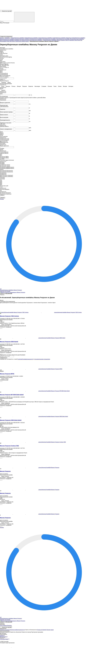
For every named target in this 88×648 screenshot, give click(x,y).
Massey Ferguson (5, 471)
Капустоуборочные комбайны (7, 40)
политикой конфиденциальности (25, 359)
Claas (75, 40)
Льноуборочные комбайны (35, 40)
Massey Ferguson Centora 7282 (9, 445)
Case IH (67, 40)
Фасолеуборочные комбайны (77, 39)
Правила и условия (4, 629)
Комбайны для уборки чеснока (21, 40)
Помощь (5, 625)
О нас (1, 625)
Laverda (17, 41)
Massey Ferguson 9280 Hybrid (9, 341)
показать (3, 197)
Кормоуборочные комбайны (31, 37)
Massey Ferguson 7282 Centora (9, 316)
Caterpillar (71, 40)
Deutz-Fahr (79, 40)
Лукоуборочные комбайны (36, 39)
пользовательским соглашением (42, 359)
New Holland (22, 41)
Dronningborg (3, 41)
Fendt (8, 41)
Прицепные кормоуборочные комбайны (75, 37)
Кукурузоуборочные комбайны (22, 39)
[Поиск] (24, 17)
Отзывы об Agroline (41, 629)
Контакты (9, 625)
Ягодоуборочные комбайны (49, 39)
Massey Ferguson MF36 (7, 373)
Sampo (27, 41)
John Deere (12, 41)
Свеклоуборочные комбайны (45, 37)
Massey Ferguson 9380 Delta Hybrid (10, 420)
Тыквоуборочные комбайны (59, 37)
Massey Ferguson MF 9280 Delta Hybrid (12, 394)
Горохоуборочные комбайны (63, 39)
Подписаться (4, 357)
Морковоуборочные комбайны (7, 39)
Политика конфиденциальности (17, 629)
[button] (44, 29)
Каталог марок (50, 629)
